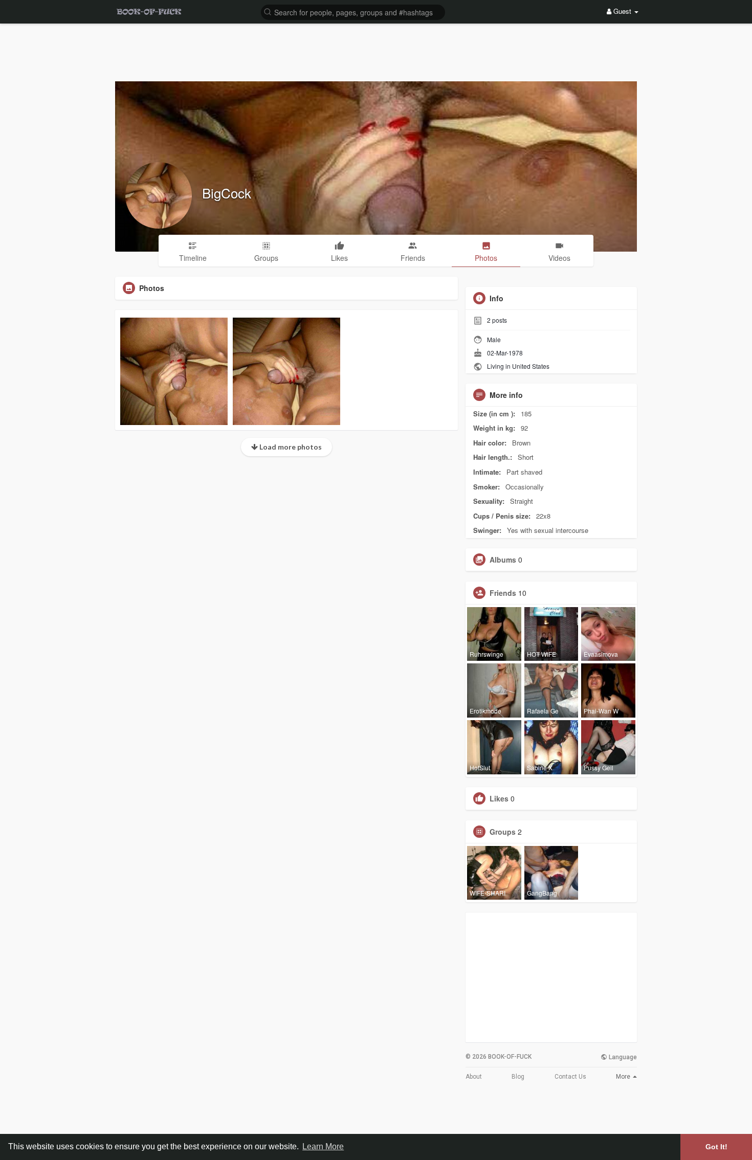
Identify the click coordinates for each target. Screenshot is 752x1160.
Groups (503, 832)
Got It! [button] (716, 1147)
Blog (518, 1077)
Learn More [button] (323, 1146)
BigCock (226, 192)
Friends (503, 593)
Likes (499, 798)
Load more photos (290, 446)
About (474, 1077)
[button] (353, 11)
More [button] (624, 1076)
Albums (503, 559)
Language (622, 1057)
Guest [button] (622, 11)
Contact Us (570, 1077)
